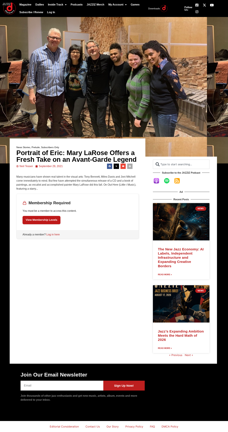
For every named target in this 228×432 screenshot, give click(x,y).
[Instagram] (197, 11)
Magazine (25, 4)
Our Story (112, 426)
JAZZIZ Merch (95, 4)
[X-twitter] (204, 5)
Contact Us (92, 426)
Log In (51, 12)
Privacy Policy (134, 426)
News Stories (23, 147)
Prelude (36, 147)
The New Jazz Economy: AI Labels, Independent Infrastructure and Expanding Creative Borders (181, 257)
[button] (109, 166)
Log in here (53, 234)
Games (135, 4)
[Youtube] (212, 5)
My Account (115, 4)
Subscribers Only (50, 147)
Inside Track (55, 4)
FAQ (152, 426)
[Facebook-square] (197, 5)
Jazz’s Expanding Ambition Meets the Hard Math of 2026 (181, 335)
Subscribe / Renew (31, 12)
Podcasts (77, 4)
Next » (189, 355)
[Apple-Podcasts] (158, 180)
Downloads (154, 8)
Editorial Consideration (64, 426)
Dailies (39, 4)
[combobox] (181, 164)
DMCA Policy (170, 426)
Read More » (165, 274)
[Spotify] (168, 180)
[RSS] (179, 180)
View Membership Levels (41, 220)
